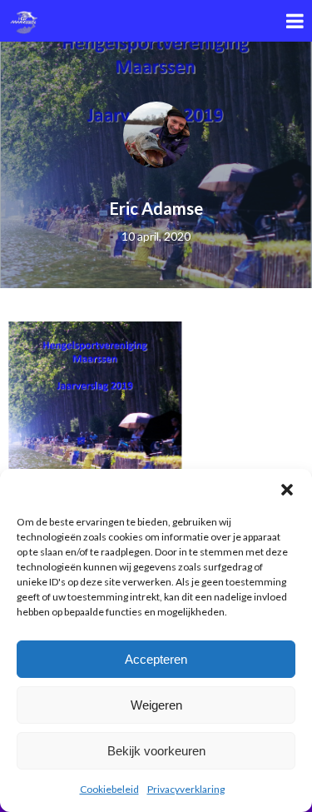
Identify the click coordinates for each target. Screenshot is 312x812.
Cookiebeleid (109, 789)
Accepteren (156, 659)
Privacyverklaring (186, 789)
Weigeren (156, 705)
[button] (287, 489)
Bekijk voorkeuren (156, 751)
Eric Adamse (156, 208)
